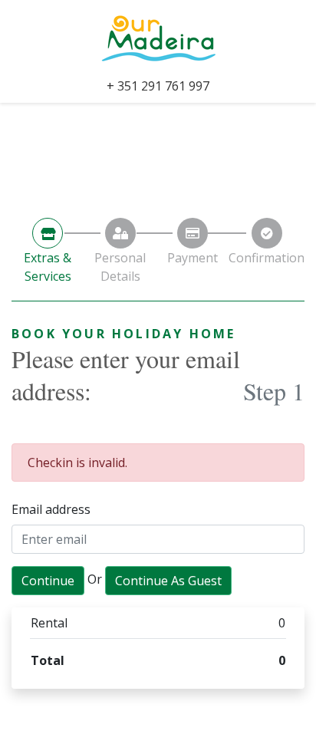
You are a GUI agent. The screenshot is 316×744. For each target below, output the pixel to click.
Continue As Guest (168, 580)
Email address (51, 509)
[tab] (48, 251)
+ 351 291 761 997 (158, 85)
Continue (47, 580)
